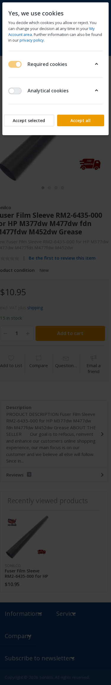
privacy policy (32, 40)
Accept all (80, 120)
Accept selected (29, 120)
